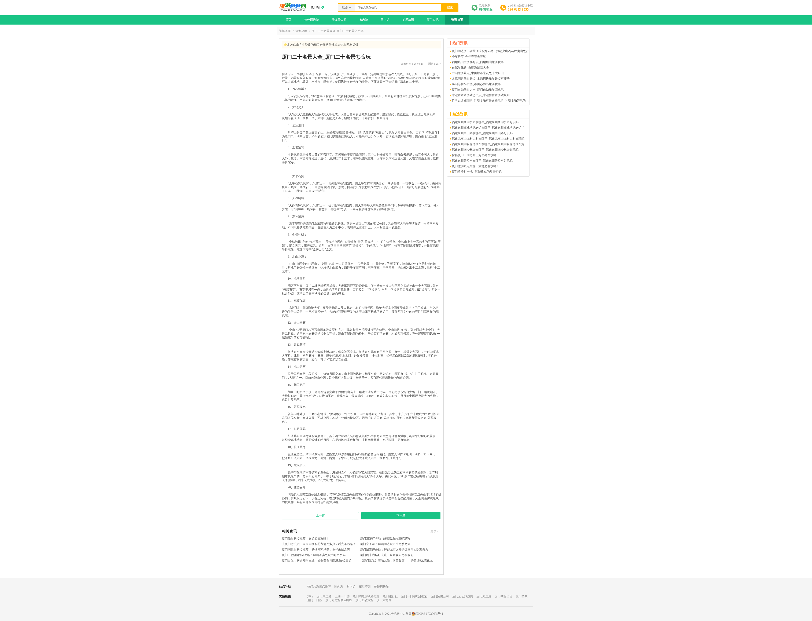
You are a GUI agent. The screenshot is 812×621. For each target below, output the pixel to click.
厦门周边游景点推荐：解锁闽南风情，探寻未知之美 (316, 549)
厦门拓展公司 (440, 596)
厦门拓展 (522, 596)
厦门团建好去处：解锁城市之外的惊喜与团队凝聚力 (394, 549)
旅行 (310, 596)
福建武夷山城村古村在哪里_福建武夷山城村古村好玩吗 (488, 138)
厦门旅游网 (384, 600)
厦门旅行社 (390, 596)
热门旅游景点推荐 (319, 586)
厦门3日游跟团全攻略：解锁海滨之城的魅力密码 (314, 555)
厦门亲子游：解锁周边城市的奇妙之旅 (385, 544)
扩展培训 (408, 19)
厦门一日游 (314, 600)
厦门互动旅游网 (462, 596)
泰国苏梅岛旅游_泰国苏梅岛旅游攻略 (476, 84)
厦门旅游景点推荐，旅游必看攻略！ (305, 538)
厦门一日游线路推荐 (414, 596)
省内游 (363, 19)
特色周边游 (311, 19)
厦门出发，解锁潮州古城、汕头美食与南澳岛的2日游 (316, 560)
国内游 (385, 19)
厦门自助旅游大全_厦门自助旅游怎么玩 (478, 89)
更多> (434, 531)
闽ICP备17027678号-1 (429, 613)
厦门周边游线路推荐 (366, 596)
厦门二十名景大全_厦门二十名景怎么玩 (337, 31)
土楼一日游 (342, 596)
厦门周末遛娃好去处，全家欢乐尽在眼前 (386, 555)
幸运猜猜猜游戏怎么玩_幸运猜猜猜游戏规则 (481, 95)
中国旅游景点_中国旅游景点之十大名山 (478, 73)
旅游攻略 (301, 31)
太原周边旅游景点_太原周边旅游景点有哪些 (481, 78)
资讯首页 (457, 19)
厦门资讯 (433, 19)
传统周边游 (339, 19)
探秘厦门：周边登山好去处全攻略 (474, 155)
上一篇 (320, 515)
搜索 (450, 7)
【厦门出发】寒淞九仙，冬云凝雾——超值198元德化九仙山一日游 (399, 560)
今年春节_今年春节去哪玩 (469, 56)
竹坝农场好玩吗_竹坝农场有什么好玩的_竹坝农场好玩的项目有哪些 (490, 100)
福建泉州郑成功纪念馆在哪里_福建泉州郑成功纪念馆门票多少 (490, 127)
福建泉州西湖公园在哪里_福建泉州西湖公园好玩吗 (485, 122)
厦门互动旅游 (364, 600)
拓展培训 (365, 586)
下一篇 (400, 515)
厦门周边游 (324, 596)
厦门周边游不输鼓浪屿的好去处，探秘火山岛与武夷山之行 (490, 51)
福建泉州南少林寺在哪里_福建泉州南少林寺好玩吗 (485, 149)
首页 (288, 19)
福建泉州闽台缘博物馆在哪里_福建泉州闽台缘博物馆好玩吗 (490, 144)
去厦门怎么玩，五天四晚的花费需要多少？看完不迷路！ (319, 544)
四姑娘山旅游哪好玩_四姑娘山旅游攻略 (478, 62)
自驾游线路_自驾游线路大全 (470, 67)
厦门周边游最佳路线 (338, 600)
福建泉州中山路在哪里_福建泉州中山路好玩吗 (482, 133)
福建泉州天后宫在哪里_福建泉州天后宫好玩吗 (482, 160)
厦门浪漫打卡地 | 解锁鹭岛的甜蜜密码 (385, 538)
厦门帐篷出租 (503, 596)
